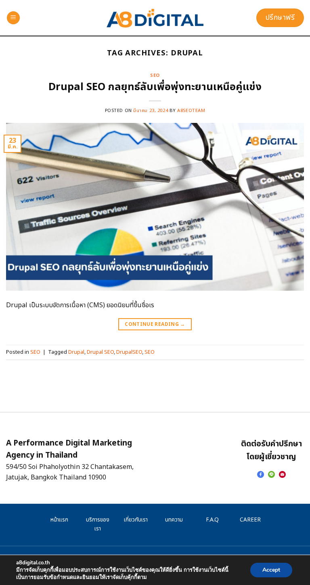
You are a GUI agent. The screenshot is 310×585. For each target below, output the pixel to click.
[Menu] (13, 18)
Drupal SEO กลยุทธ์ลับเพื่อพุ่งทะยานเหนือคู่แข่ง (155, 87)
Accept (271, 570)
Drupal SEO (100, 352)
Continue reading (155, 324)
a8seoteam (191, 110)
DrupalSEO (129, 352)
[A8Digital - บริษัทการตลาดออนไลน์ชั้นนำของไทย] (155, 18)
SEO (155, 75)
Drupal (76, 352)
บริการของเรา (97, 524)
